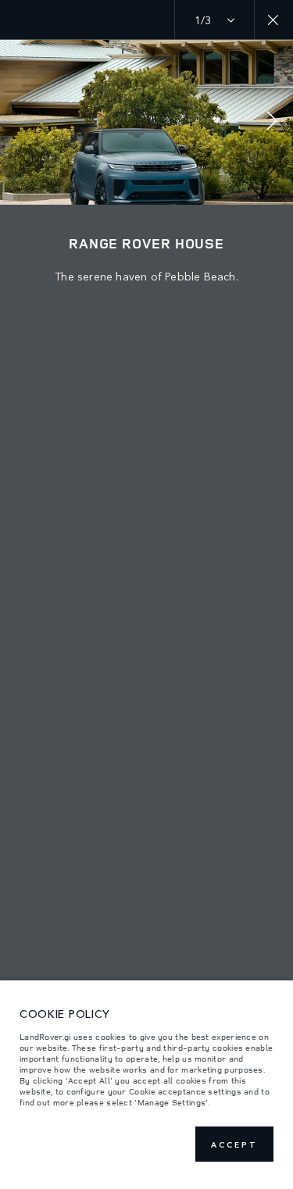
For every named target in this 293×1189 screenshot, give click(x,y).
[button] (272, 122)
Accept (234, 1144)
